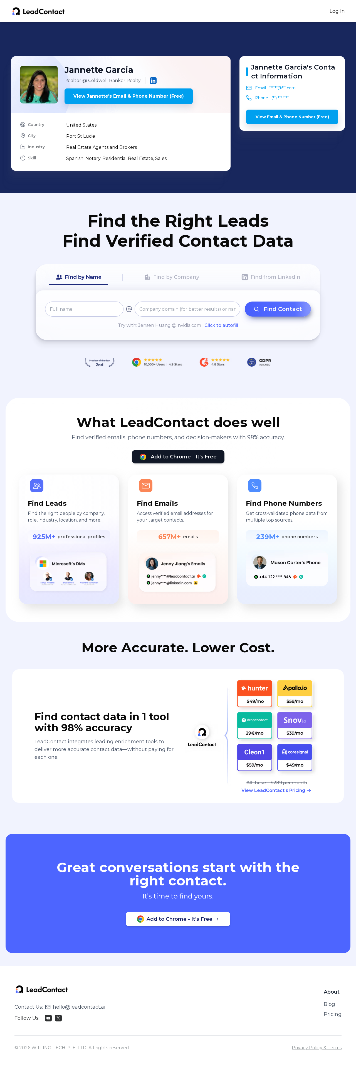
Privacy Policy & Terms (317, 1047)
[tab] (78, 277)
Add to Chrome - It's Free (184, 457)
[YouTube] (48, 1018)
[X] (58, 1018)
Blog (329, 1004)
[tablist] (178, 277)
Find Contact (283, 309)
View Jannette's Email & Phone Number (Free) (128, 96)
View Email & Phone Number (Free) (292, 116)
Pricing (333, 1014)
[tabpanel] (178, 315)
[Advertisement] (178, 39)
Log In (337, 11)
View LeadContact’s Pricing (273, 790)
